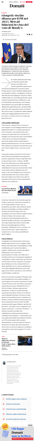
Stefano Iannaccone (5, 349)
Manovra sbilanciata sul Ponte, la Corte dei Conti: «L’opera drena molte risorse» (9, 342)
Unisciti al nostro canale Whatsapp (16, 409)
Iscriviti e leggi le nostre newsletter (16, 399)
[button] (27, 34)
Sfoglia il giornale (13, 2)
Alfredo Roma (5, 192)
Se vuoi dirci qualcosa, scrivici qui (16, 419)
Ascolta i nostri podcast (13, 404)
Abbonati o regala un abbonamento (16, 414)
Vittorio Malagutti (6, 31)
